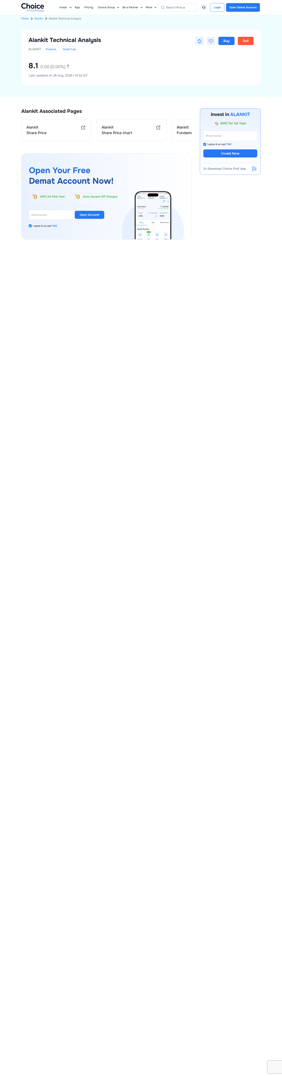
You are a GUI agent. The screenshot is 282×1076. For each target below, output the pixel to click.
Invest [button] (63, 7)
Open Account (89, 215)
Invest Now (230, 153)
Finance (51, 49)
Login (217, 7)
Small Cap (69, 49)
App (77, 7)
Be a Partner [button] (130, 7)
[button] (199, 41)
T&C (54, 226)
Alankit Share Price (36, 130)
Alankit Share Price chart (117, 130)
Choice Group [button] (106, 7)
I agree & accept (45, 226)
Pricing (88, 7)
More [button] (149, 7)
